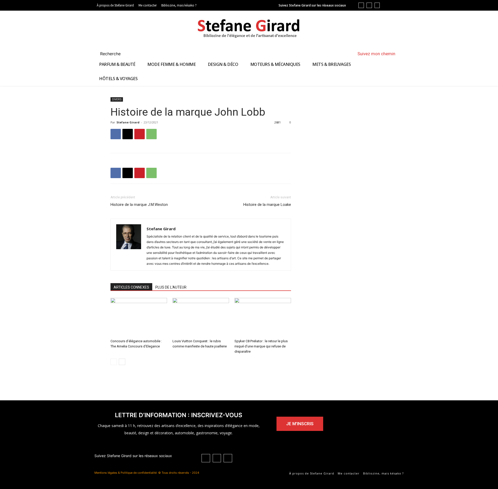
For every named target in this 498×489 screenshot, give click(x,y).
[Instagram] (377, 5)
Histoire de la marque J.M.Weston (139, 204)
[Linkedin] (361, 5)
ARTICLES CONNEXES (131, 287)
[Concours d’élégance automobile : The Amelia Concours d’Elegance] (138, 317)
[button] (116, 53)
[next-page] (122, 362)
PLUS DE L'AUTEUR (170, 287)
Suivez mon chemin (376, 53)
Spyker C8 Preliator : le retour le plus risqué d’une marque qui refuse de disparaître (261, 346)
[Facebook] (369, 5)
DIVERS (116, 99)
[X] (127, 134)
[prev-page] (113, 362)
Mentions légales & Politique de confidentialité (125, 472)
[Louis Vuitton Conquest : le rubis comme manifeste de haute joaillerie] (200, 317)
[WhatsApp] (151, 134)
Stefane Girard (128, 122)
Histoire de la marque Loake (267, 204)
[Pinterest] (139, 134)
